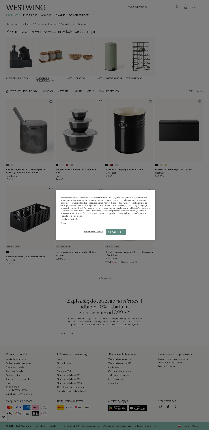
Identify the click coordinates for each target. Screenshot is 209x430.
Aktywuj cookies (116, 232)
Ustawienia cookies (93, 232)
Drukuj (63, 223)
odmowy (119, 213)
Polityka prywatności (69, 219)
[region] (105, 215)
